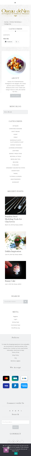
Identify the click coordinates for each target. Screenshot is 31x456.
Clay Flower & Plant (16, 142)
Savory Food (15, 170)
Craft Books (15, 131)
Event (15, 134)
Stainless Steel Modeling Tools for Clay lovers (13, 219)
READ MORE (16, 96)
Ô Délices (15, 165)
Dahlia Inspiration (13, 251)
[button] (15, 2)
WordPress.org (15, 328)
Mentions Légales (15, 361)
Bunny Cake (10, 281)
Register (15, 316)
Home (6, 22)
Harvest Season (15, 145)
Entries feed (15, 322)
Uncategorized (15, 179)
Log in (15, 319)
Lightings (15, 150)
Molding (15, 162)
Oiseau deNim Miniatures (15, 13)
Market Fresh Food (15, 153)
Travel (15, 173)
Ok (16, 453)
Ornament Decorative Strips (15, 168)
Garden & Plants (15, 140)
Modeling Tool (15, 159)
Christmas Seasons (15, 128)
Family (15, 137)
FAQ (15, 358)
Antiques (15, 126)
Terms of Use (15, 352)
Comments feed (15, 325)
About (15, 78)
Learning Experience (15, 147)
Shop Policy (15, 355)
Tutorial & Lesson (15, 176)
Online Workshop (15, 22)
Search (15, 427)
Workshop (15, 182)
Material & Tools (15, 156)
